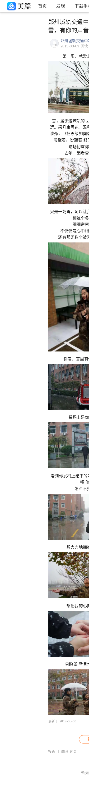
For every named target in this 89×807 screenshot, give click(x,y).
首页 (42, 6)
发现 (60, 6)
